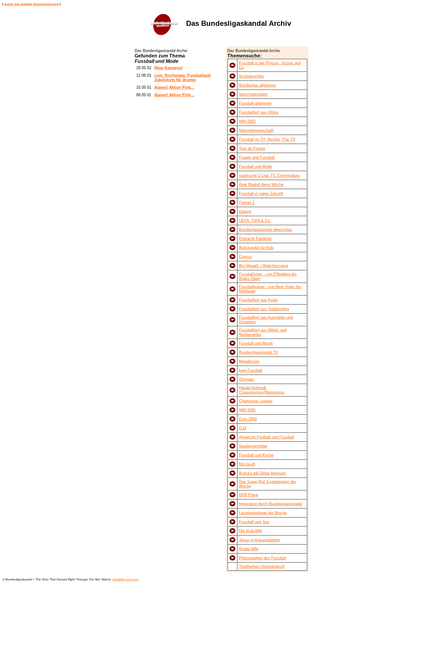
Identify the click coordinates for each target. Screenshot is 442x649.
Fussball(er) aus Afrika (258, 112)
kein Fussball (250, 370)
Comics (245, 256)
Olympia (246, 379)
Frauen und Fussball (257, 157)
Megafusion (249, 361)
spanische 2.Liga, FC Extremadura (269, 175)
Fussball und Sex (254, 522)
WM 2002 (247, 121)
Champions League (255, 401)
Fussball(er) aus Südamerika (264, 309)
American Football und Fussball (266, 437)
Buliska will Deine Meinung (262, 473)
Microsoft (247, 464)
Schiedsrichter (251, 76)
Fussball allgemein (255, 103)
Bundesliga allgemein (257, 85)
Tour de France (252, 148)
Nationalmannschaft (256, 130)
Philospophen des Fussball (262, 558)
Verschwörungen (253, 94)
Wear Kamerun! (168, 68)
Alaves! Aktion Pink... (174, 87)
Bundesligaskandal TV (258, 352)
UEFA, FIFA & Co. (255, 220)
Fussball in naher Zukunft (261, 193)
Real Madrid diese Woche (261, 184)
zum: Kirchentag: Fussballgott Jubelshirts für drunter (182, 77)
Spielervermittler (253, 446)
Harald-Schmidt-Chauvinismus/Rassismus (261, 390)
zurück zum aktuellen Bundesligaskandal (31, 4)
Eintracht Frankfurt (255, 238)
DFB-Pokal (248, 495)
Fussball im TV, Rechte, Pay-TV (267, 139)
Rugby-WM (248, 549)
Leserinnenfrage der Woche (263, 513)
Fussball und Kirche (256, 455)
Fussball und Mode (255, 166)
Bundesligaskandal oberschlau (265, 229)
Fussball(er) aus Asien (258, 300)
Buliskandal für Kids (256, 247)
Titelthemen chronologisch (262, 566)
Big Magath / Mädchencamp (263, 265)
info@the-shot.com (125, 579)
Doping (245, 211)
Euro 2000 (248, 419)
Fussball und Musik (256, 343)
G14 (242, 428)
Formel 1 (246, 202)
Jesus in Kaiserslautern (259, 540)
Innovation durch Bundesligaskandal (270, 504)
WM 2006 (247, 410)
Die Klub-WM (250, 531)
